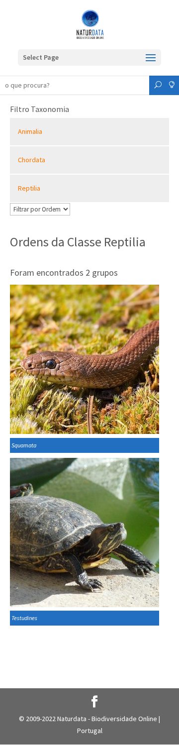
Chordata (31, 159)
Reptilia (29, 188)
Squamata (23, 445)
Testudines (24, 618)
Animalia (30, 131)
